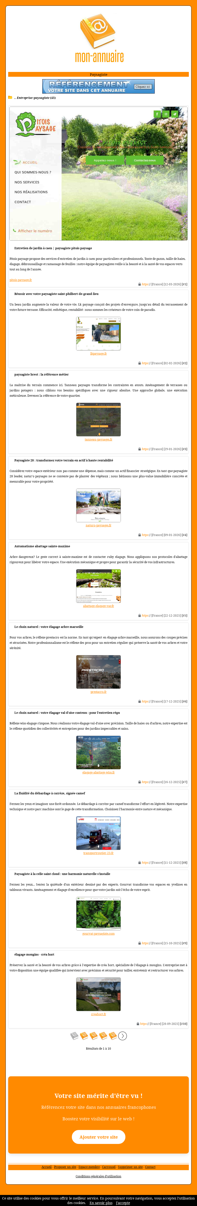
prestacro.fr (99, 692)
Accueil (47, 1167)
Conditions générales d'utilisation (98, 1176)
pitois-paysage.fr (21, 280)
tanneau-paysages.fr (98, 439)
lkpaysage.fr (98, 353)
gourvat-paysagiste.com (98, 934)
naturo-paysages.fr (98, 525)
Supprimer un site (130, 1167)
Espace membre (89, 1167)
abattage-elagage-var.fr (98, 606)
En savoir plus (101, 1202)
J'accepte (123, 1202)
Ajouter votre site (99, 1137)
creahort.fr (98, 1014)
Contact (150, 1167)
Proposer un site (65, 1167)
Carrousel (109, 1167)
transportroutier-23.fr (98, 853)
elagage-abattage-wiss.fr (98, 772)
